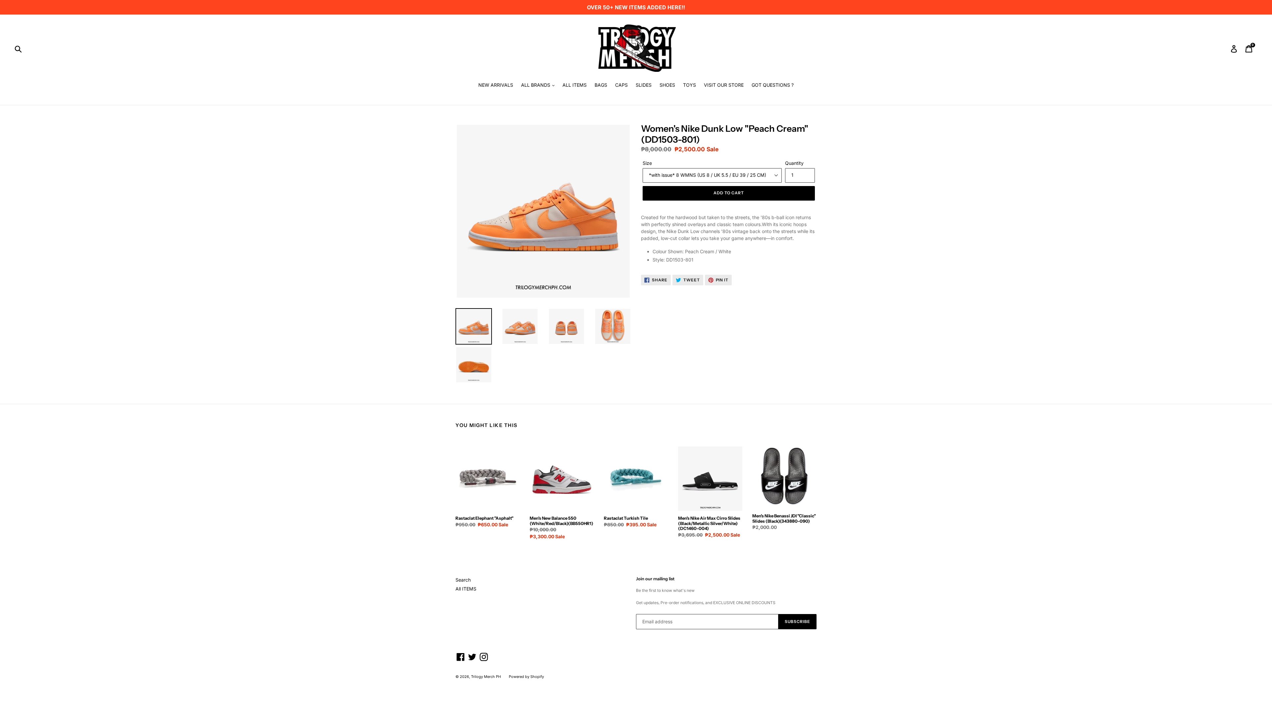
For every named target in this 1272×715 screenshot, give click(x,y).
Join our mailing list (655, 578)
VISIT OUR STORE (724, 85)
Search (463, 580)
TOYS (689, 85)
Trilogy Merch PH (486, 676)
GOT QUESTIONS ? (773, 85)
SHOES (667, 85)
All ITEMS (465, 589)
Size (647, 163)
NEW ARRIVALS (495, 85)
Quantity (794, 163)
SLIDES (644, 85)
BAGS (601, 85)
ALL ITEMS (574, 85)
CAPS (621, 85)
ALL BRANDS (536, 85)
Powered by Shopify (526, 676)
